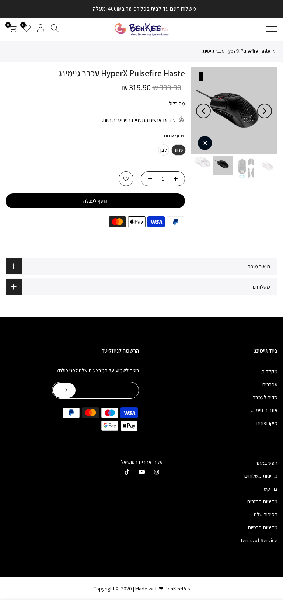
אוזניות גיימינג (264, 410)
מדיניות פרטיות (262, 527)
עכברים (269, 384)
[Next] (203, 111)
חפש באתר (266, 462)
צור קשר (269, 488)
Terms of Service (258, 540)
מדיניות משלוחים (260, 475)
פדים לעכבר (265, 397)
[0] (12, 29)
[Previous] (264, 111)
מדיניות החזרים (262, 501)
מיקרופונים (266, 422)
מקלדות (269, 371)
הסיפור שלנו (265, 514)
